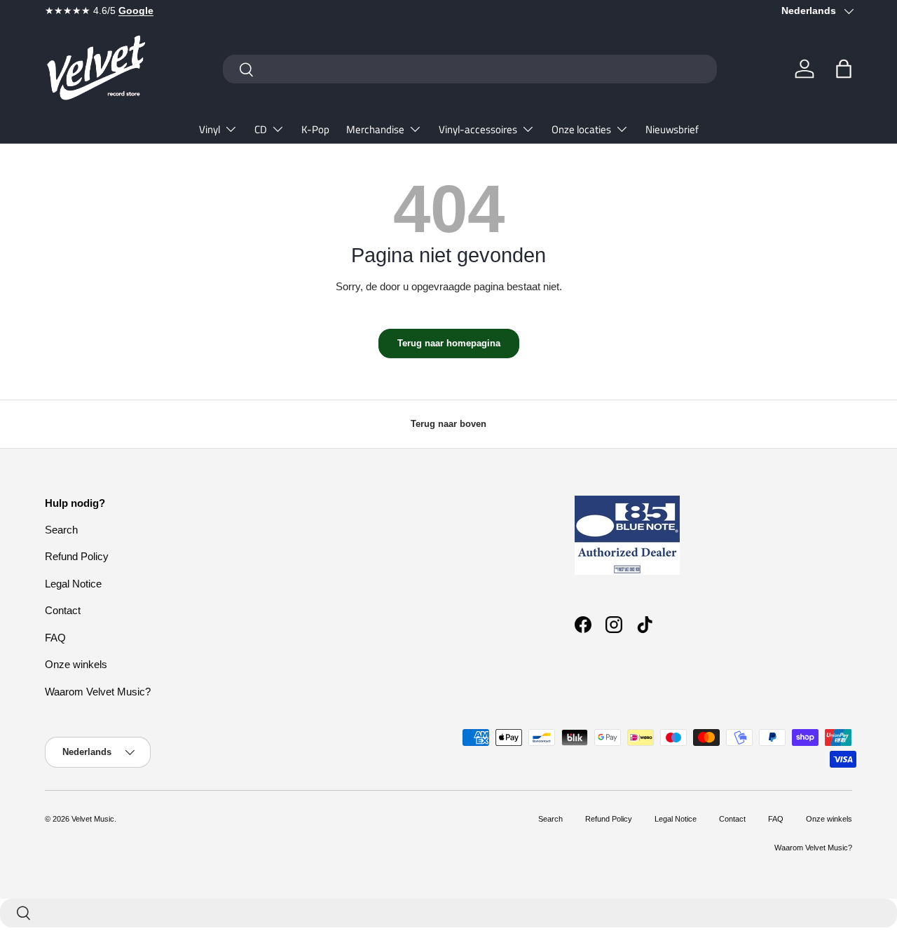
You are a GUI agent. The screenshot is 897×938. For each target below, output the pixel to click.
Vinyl (209, 129)
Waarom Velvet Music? (98, 692)
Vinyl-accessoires (478, 129)
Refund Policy (77, 556)
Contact (63, 610)
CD (260, 129)
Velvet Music (92, 819)
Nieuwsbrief (672, 129)
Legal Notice (73, 584)
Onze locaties (581, 129)
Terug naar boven (448, 424)
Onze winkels (76, 664)
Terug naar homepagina (448, 343)
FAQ (55, 638)
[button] (843, 68)
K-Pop (315, 129)
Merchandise (375, 129)
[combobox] (470, 69)
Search (61, 530)
